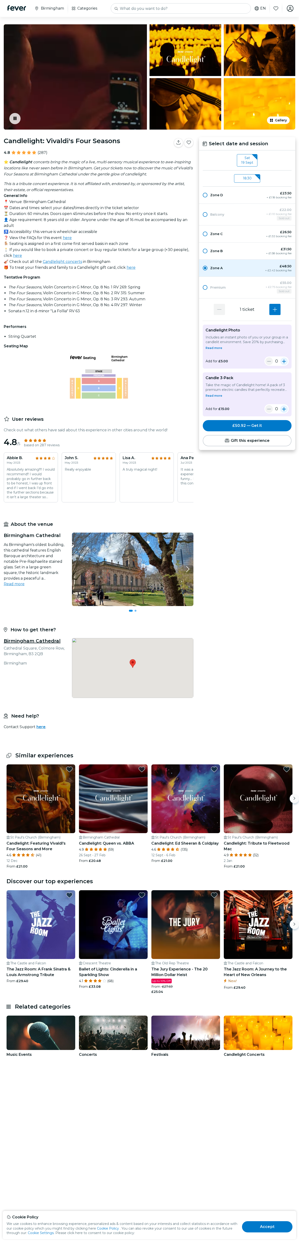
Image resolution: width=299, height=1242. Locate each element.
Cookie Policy (108, 1228)
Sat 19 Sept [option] (247, 160)
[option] (247, 195)
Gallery (281, 120)
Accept (267, 1226)
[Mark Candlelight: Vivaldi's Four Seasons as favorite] (188, 142)
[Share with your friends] (178, 142)
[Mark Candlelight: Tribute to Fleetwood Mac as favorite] (287, 769)
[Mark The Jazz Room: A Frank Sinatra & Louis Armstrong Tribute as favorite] (69, 895)
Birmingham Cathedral (32, 641)
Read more (14, 584)
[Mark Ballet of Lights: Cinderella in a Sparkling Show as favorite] (142, 895)
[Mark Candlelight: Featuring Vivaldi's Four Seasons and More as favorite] (69, 769)
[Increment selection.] (275, 309)
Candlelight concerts (62, 261)
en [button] (263, 8)
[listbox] (247, 160)
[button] (247, 195)
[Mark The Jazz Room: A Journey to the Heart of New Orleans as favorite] (287, 895)
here (67, 238)
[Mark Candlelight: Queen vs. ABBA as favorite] (142, 769)
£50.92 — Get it (247, 425)
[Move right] (294, 798)
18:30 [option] (247, 178)
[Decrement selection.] (219, 309)
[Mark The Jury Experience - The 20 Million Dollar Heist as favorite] (214, 895)
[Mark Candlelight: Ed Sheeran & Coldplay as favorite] (214, 769)
